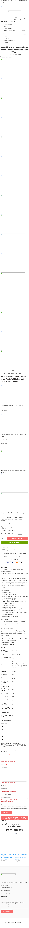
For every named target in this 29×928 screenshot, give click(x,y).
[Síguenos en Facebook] (4, 893)
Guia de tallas (7, 548)
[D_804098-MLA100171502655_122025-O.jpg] (13, 282)
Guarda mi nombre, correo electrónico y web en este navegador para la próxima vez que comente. (14, 807)
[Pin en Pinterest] (16, 556)
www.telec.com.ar (5, 890)
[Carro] (20, 19)
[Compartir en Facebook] (13, 556)
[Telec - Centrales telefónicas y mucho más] (3, 6)
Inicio (9, 54)
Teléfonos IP (7, 34)
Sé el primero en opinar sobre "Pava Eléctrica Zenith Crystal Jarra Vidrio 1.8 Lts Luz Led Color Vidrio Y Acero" (14, 818)
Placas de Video (8, 28)
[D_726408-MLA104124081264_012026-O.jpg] (13, 262)
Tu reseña (4, 764)
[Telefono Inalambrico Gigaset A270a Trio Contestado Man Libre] (2, 384)
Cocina (6, 26)
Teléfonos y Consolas (9, 40)
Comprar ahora (14, 542)
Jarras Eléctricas (17, 54)
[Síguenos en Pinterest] (6, 893)
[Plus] (5, 538)
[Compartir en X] (11, 556)
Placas (5, 36)
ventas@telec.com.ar (6, 887)
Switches (6, 38)
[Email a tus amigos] (19, 556)
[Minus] (5, 539)
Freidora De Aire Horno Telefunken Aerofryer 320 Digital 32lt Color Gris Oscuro (7, 857)
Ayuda (20, 534)
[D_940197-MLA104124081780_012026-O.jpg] (13, 360)
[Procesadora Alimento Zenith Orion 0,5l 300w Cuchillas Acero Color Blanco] (21, 843)
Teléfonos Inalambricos (10, 24)
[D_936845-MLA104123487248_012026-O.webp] (13, 301)
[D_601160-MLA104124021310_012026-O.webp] (13, 321)
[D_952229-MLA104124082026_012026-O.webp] (13, 243)
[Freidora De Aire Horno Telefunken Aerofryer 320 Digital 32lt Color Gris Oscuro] (7, 843)
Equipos (6, 42)
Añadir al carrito (17, 538)
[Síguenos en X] (1, 893)
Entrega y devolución (9, 550)
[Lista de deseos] (24, 18)
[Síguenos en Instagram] (9, 893)
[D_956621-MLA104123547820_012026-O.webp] (13, 340)
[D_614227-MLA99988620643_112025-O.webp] (13, 68)
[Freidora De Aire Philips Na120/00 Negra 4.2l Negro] (2, 413)
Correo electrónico (6, 794)
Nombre (3, 786)
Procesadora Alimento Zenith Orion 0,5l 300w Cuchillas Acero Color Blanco (21, 857)
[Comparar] (27, 18)
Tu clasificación (5, 755)
